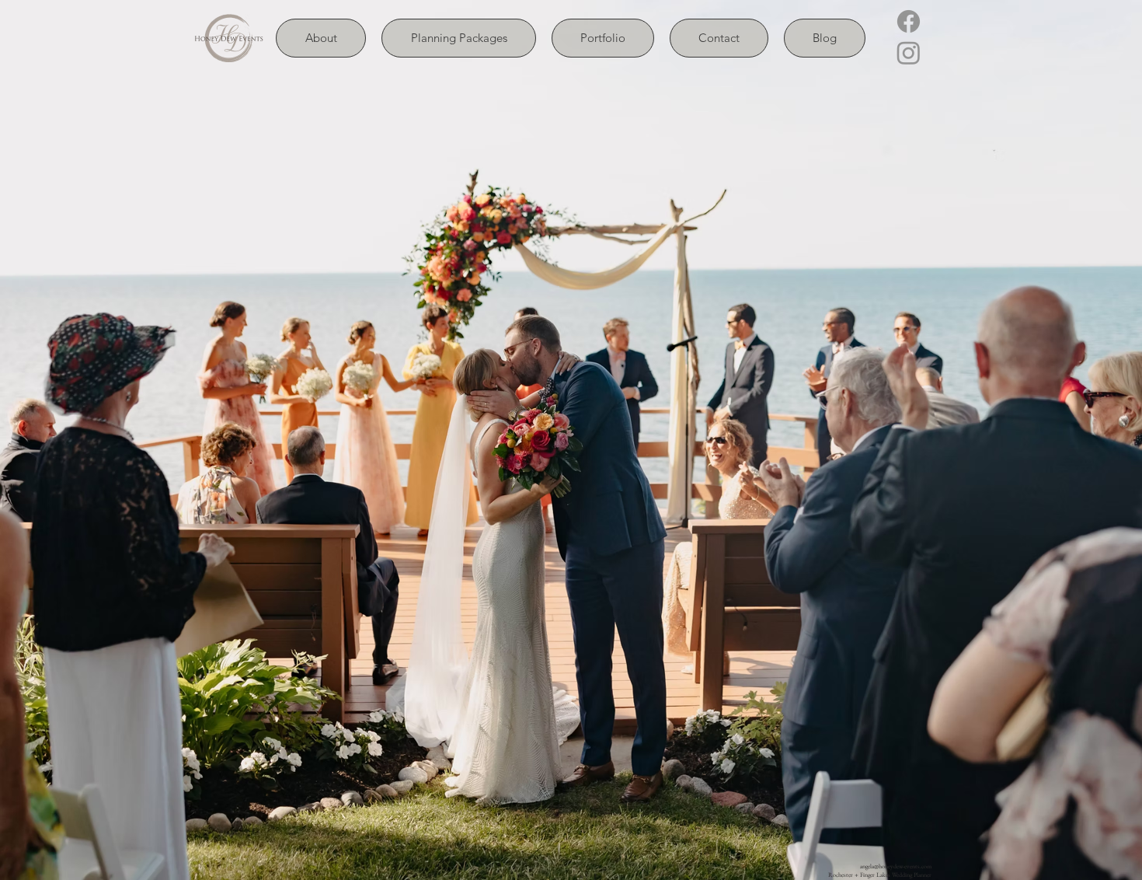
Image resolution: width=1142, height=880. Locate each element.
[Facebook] (908, 21)
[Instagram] (908, 52)
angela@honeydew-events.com (895, 866)
